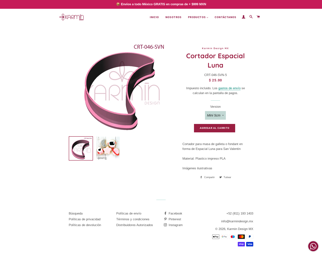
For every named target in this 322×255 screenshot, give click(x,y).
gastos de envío (229, 88)
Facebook (175, 213)
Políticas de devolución (85, 225)
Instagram (175, 225)
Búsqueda (76, 213)
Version (215, 106)
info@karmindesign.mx (237, 221)
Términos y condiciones (132, 219)
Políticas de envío (128, 213)
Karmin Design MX (240, 229)
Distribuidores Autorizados (134, 225)
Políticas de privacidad (84, 219)
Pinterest (174, 219)
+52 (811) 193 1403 (239, 213)
